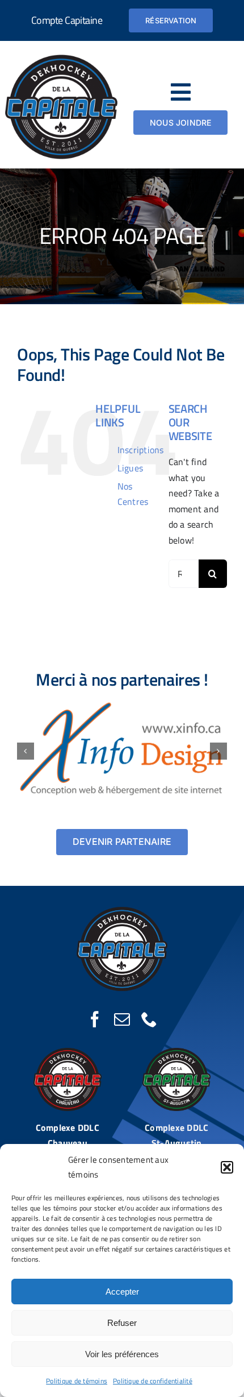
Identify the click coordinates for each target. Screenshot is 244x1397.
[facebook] (95, 1019)
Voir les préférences (122, 1354)
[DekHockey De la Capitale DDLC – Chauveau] (67, 1052)
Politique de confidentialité (152, 1380)
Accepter (122, 1291)
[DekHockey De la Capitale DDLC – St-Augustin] (176, 1052)
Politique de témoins (76, 1380)
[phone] (149, 1019)
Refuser (122, 1323)
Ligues (130, 468)
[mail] (122, 1019)
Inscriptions (140, 450)
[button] (227, 1167)
